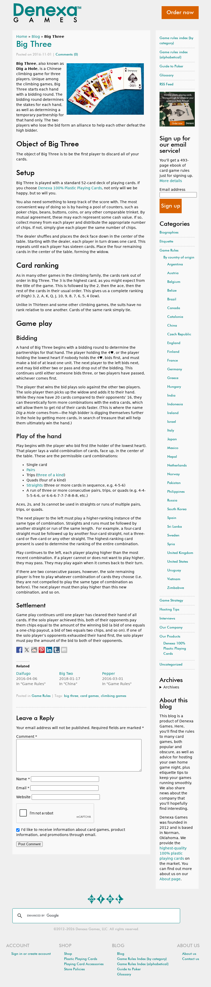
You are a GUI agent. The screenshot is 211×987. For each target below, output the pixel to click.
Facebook (101, 899)
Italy (170, 430)
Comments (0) (67, 54)
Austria (173, 273)
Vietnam (173, 579)
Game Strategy (171, 600)
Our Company (171, 627)
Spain (171, 518)
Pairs (31, 470)
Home (21, 36)
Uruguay (174, 570)
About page (170, 879)
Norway (173, 474)
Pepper (108, 673)
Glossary (166, 75)
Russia (172, 500)
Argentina (175, 264)
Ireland (173, 413)
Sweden (173, 535)
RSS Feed (166, 84)
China (172, 325)
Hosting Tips (169, 609)
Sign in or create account (31, 954)
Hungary (174, 387)
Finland (173, 352)
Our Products (170, 636)
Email (22, 788)
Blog (36, 36)
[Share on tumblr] (57, 650)
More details (171, 181)
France (172, 360)
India (171, 395)
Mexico (172, 448)
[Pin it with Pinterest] (42, 650)
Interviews (167, 618)
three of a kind (50, 475)
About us (189, 954)
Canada (173, 308)
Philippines (176, 492)
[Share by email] (64, 650)
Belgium (173, 282)
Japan (172, 439)
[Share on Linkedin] (49, 650)
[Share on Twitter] (27, 650)
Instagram (110, 899)
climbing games (113, 696)
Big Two (66, 673)
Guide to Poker (171, 66)
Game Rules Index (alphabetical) (143, 964)
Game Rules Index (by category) (142, 959)
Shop (68, 954)
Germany (174, 369)
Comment (26, 736)
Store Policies (74, 969)
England (173, 343)
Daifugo (23, 673)
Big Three (34, 44)
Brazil (171, 299)
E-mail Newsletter (91, 899)
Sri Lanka (174, 526)
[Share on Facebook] (19, 650)
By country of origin (178, 257)
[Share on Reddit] (34, 650)
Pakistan (174, 483)
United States (177, 561)
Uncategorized (171, 664)
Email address (172, 189)
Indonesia (175, 404)
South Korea (177, 509)
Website (23, 797)
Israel (171, 422)
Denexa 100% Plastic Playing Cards (70, 188)
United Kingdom (180, 553)
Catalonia (175, 317)
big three (71, 696)
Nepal (172, 457)
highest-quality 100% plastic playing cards (173, 853)
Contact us (190, 959)
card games (89, 696)
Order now (180, 12)
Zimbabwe (175, 588)
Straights (35, 485)
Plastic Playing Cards (80, 959)
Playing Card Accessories (84, 964)
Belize (172, 290)
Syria (171, 544)
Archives (171, 687)
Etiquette (166, 241)
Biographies (169, 232)
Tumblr (119, 899)
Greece (172, 378)
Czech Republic (179, 334)
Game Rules (41, 696)
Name (23, 779)
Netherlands (177, 465)
